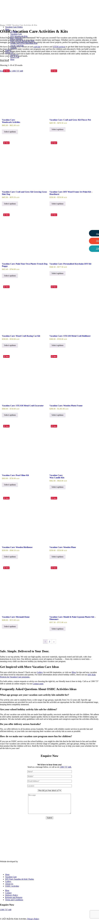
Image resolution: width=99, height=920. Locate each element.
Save (7, 71)
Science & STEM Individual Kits (23, 43)
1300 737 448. (66, 767)
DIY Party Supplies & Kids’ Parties (19, 879)
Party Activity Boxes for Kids (22, 41)
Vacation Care (16, 34)
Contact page (38, 684)
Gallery (8, 50)
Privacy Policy (33, 919)
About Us (9, 52)
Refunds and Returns (13, 897)
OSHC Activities (12, 886)
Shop (7, 29)
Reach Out (14, 57)
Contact (8, 893)
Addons (13, 48)
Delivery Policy (11, 895)
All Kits (13, 32)
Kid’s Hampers (16, 38)
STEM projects (59, 47)
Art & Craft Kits (17, 45)
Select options (10, 132)
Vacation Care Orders (14, 27)
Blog (12, 59)
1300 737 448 (5, 910)
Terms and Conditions (14, 900)
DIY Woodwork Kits (18, 36)
